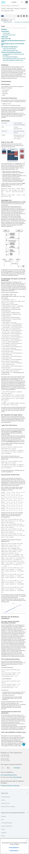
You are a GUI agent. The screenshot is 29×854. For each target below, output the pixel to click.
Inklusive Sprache (8, 22)
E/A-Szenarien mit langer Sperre (9, 46)
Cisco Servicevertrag (15, 777)
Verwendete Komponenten (9, 35)
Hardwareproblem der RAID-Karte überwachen (14, 58)
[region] (14, 846)
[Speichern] (18, 16)
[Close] (27, 840)
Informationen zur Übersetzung (21, 22)
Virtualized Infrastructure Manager (10, 785)
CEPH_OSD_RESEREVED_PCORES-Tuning (13, 60)
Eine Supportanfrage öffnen (8, 775)
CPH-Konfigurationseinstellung (10, 56)
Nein (8, 767)
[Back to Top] (23, 744)
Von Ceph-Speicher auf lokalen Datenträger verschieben (13, 54)
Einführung (4, 29)
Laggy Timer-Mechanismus (9, 48)
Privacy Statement (13, 847)
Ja (2, 767)
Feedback (17, 767)
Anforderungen (6, 33)
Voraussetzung (5, 31)
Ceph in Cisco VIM (6, 38)
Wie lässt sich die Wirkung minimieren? (11, 52)
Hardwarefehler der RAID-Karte (10, 50)
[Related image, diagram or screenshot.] (13, 161)
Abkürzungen (4, 36)
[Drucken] (27, 16)
